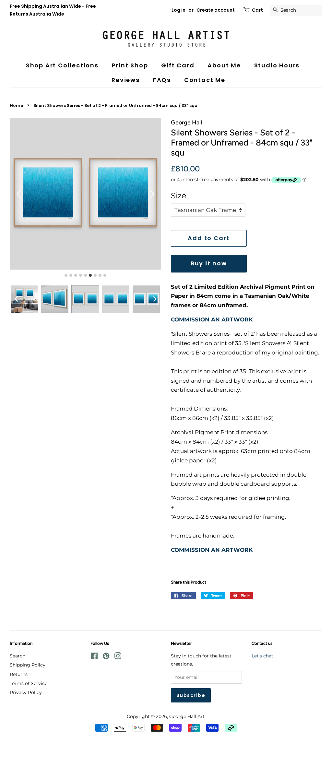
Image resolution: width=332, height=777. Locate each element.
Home (16, 105)
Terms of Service (28, 683)
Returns (19, 674)
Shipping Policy (27, 665)
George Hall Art (187, 716)
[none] (16, 299)
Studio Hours (277, 65)
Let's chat (262, 656)
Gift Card (177, 65)
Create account (215, 10)
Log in (178, 10)
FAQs (162, 80)
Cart (257, 10)
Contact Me (204, 80)
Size (178, 195)
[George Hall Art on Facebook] (94, 657)
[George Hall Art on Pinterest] (106, 657)
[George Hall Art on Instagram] (117, 657)
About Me (224, 65)
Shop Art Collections (62, 65)
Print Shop (130, 65)
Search (17, 656)
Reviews (126, 80)
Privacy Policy (26, 692)
